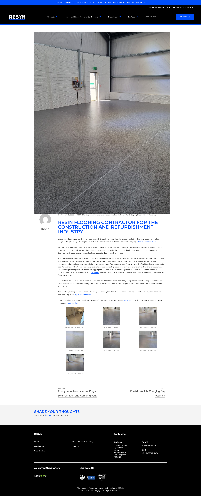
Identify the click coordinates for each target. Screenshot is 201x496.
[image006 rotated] (148, 316)
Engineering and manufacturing (99, 215)
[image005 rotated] (111, 316)
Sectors (131, 17)
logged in (49, 415)
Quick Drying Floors (133, 215)
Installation (113, 17)
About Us (51, 17)
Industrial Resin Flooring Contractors (81, 17)
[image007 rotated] (75, 339)
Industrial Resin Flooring (82, 442)
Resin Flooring (149, 215)
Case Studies (150, 17)
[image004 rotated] (75, 362)
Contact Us (184, 17)
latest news (140, 2)
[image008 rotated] (111, 339)
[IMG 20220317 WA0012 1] (75, 316)
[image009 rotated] (148, 339)
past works (72, 303)
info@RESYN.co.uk (159, 7)
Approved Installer (83, 295)
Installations (119, 215)
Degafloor (95, 272)
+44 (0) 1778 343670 (182, 7)
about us (120, 2)
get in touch (129, 300)
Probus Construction (147, 242)
